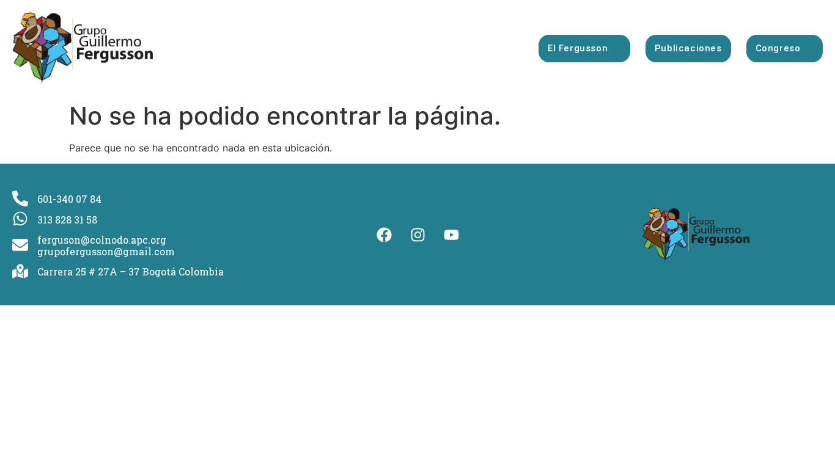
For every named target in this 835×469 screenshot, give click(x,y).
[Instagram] (417, 234)
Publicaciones (688, 48)
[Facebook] (384, 234)
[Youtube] (451, 234)
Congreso (778, 48)
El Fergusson (578, 48)
